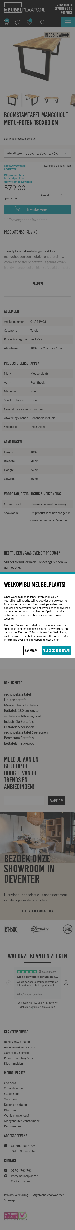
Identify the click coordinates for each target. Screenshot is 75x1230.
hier (56, 639)
